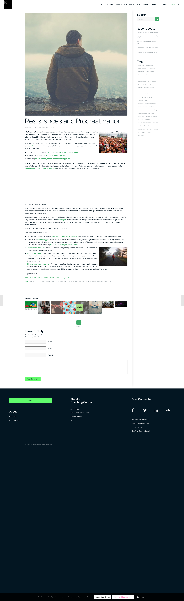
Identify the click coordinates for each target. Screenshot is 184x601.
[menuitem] (102, 4)
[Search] (178, 4)
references (155, 122)
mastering (145, 106)
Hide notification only (123, 597)
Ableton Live (141, 65)
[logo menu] (8, 4)
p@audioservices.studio (140, 423)
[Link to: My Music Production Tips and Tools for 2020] (121, 304)
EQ (154, 84)
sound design (141, 129)
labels (146, 100)
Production (45, 127)
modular (145, 110)
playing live (149, 116)
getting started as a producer (145, 97)
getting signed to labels (144, 94)
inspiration (58, 281)
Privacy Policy (37, 444)
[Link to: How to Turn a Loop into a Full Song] (95, 307)
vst (151, 129)
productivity (66, 281)
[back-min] (76, 64)
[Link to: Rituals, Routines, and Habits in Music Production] (44, 307)
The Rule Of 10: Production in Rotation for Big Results (52, 277)
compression (141, 71)
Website (51, 355)
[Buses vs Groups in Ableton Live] (1, 300)
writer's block (108, 281)
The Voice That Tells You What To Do (147, 52)
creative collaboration (36, 281)
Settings (140, 597)
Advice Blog (75, 409)
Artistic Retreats (76, 417)
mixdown (151, 106)
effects (154, 81)
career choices (151, 68)
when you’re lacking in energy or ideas (64, 244)
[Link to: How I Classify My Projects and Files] (69, 307)
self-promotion (146, 126)
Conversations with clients (144, 74)
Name (50, 342)
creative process (48, 281)
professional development (144, 122)
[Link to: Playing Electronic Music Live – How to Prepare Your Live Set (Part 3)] (57, 307)
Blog (40, 127)
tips (147, 129)
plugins (155, 116)
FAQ (72, 420)
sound (153, 126)
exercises (140, 87)
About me (12, 416)
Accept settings (103, 597)
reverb (139, 126)
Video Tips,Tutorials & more (80, 413)
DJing (149, 81)
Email (50, 348)
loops (139, 106)
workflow (156, 129)
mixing (139, 110)
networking (151, 113)
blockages (62, 220)
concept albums (150, 71)
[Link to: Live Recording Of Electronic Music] (82, 307)
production (140, 119)
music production (142, 113)
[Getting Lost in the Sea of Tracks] (182, 300)
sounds (30, 146)
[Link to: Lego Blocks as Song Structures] (31, 305)
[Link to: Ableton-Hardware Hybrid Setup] (108, 304)
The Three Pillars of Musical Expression (147, 32)
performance (141, 116)
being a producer (142, 68)
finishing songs (142, 90)
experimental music (149, 87)
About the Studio (15, 420)
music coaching (153, 110)
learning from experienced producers (147, 103)
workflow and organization (94, 281)
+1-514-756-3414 (137, 427)
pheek (53, 127)
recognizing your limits (78, 281)
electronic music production (145, 84)
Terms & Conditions (46, 444)
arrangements (149, 65)
